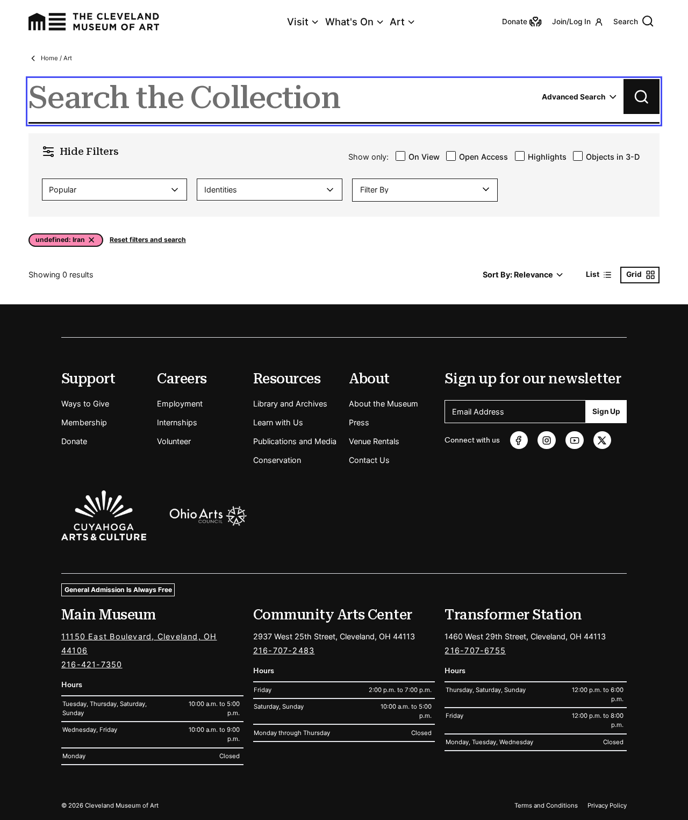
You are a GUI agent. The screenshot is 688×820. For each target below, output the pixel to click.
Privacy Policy (607, 805)
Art (397, 21)
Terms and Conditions (546, 805)
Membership (84, 422)
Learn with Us (278, 422)
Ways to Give (85, 403)
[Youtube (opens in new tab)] (574, 440)
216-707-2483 (284, 650)
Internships (177, 422)
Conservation (277, 460)
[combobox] (114, 189)
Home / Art (56, 58)
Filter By (374, 190)
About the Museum (383, 403)
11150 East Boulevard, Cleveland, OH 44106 (139, 643)
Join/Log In (571, 21)
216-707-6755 (475, 650)
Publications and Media (294, 441)
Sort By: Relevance (518, 274)
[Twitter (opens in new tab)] (602, 440)
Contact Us (369, 460)
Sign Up (606, 411)
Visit (298, 21)
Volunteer (174, 441)
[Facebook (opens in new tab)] (519, 440)
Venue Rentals (374, 441)
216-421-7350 (92, 664)
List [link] (592, 274)
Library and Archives (290, 403)
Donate (74, 441)
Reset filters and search (148, 240)
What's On (349, 21)
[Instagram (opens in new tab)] (546, 440)
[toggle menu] (484, 189)
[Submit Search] (642, 96)
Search (625, 21)
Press (359, 422)
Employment (180, 403)
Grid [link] (634, 274)
